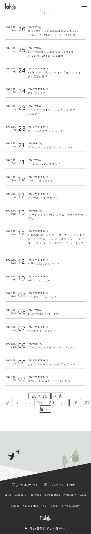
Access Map (30, 505)
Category (20, 494)
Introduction (52, 494)
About (84, 494)
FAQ (44, 505)
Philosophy (70, 494)
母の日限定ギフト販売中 (48, 528)
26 (75, 402)
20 (51, 402)
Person (15, 505)
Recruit (54, 505)
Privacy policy (71, 505)
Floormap (35, 494)
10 (39, 402)
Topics (7, 494)
